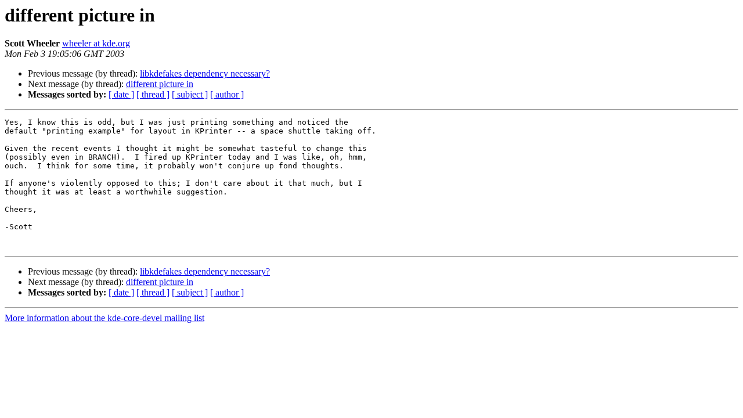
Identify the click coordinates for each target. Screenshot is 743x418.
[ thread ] (152, 94)
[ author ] (227, 94)
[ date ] (121, 94)
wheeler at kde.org (96, 43)
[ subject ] (190, 94)
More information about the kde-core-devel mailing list (104, 318)
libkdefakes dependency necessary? (205, 73)
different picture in (159, 84)
